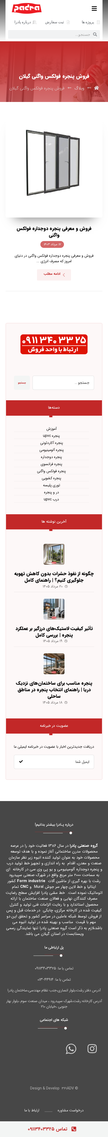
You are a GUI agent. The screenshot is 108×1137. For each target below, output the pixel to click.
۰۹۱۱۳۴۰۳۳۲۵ (45, 968)
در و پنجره (51, 492)
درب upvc (51, 499)
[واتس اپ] (71, 1048)
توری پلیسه (51, 485)
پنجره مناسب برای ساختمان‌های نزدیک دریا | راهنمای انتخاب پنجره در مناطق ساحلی (54, 689)
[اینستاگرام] (92, 1048)
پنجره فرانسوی (51, 464)
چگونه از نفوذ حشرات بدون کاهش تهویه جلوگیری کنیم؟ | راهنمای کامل (54, 577)
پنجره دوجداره (51, 457)
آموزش (51, 429)
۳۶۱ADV (68, 1088)
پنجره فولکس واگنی (51, 471)
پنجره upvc (51, 436)
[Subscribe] (21, 761)
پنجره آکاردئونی (51, 443)
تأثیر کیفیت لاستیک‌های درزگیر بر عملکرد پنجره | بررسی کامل (54, 632)
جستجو (22, 383)
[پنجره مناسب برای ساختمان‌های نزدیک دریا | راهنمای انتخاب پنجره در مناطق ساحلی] (54, 663)
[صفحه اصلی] (96, 88)
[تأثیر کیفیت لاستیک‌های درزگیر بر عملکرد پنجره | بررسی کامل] (54, 609)
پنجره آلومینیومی (51, 450)
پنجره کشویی (51, 478)
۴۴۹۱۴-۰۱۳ (45, 979)
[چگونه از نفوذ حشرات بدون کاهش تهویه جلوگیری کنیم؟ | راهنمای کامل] (54, 554)
